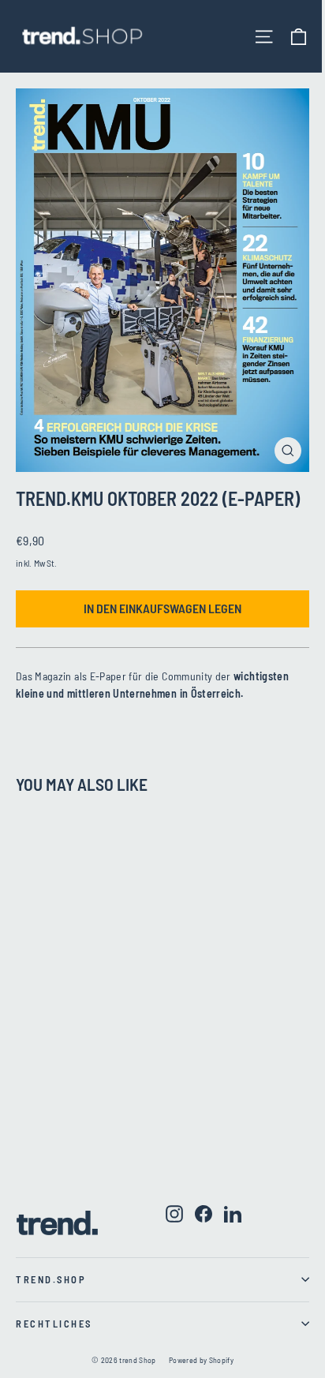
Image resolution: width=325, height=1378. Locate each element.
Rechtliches (54, 1323)
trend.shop (51, 1279)
